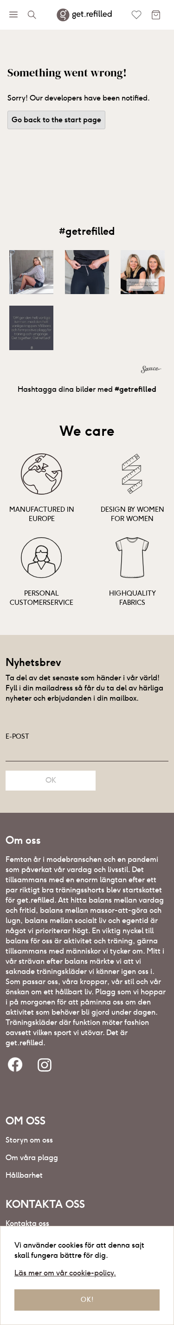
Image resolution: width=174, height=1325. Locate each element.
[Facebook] (15, 1065)
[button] (31, 272)
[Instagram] (44, 1065)
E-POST (17, 736)
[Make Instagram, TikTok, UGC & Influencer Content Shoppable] (151, 370)
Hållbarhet (24, 1175)
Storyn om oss (29, 1140)
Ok (50, 780)
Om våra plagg (32, 1157)
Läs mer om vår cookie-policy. (65, 1273)
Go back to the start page (56, 120)
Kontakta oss (27, 1223)
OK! (87, 1299)
